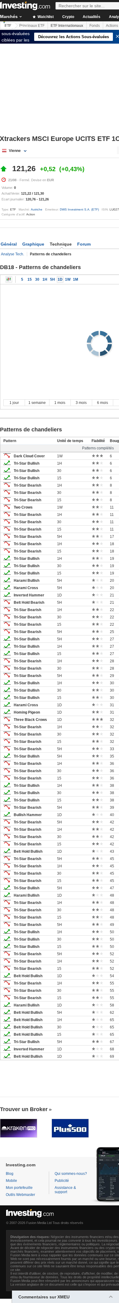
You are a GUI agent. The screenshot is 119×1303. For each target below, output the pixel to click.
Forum (84, 244)
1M (75, 279)
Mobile (11, 1181)
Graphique (33, 244)
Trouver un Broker (24, 1109)
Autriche (36, 209)
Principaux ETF (32, 25)
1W (67, 279)
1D (60, 279)
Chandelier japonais (8, 279)
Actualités (91, 17)
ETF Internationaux (67, 25)
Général (9, 244)
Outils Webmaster (20, 1195)
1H (44, 279)
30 (37, 279)
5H (52, 279)
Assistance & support (65, 1190)
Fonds (94, 25)
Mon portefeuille (19, 1188)
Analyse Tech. (12, 254)
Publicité (62, 1181)
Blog (9, 1174)
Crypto (68, 17)
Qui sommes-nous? (71, 1174)
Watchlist (45, 17)
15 (29, 279)
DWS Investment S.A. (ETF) (79, 209)
